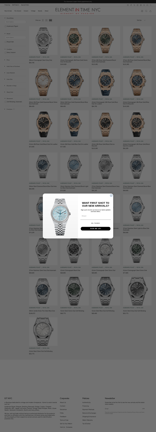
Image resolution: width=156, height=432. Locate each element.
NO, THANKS (95, 223)
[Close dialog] (111, 195)
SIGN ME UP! (95, 228)
